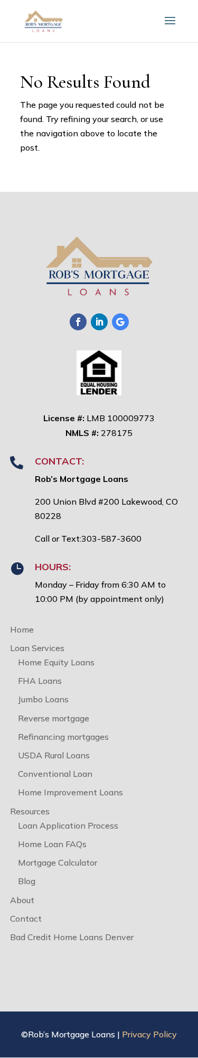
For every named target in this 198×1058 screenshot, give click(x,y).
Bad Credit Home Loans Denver (72, 937)
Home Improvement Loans (70, 792)
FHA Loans (40, 680)
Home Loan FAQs (52, 844)
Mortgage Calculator (57, 862)
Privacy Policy (149, 1034)
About (22, 900)
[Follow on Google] (120, 321)
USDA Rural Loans (54, 755)
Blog (26, 881)
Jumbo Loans (43, 699)
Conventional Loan (55, 773)
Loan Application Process (68, 825)
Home (22, 629)
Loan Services (37, 648)
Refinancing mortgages (63, 736)
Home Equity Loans (56, 662)
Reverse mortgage (53, 718)
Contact (26, 918)
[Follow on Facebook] (78, 321)
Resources (30, 811)
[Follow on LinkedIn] (99, 321)
